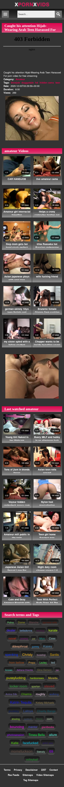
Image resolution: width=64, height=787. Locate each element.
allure (53, 734)
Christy (27, 654)
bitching (40, 630)
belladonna (26, 630)
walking (54, 694)
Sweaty (41, 751)
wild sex (47, 743)
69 (51, 751)
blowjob (15, 82)
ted (53, 662)
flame (39, 719)
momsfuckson (22, 751)
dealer (11, 630)
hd (36, 82)
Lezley (43, 662)
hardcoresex (37, 678)
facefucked (30, 742)
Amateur (20, 79)
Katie (14, 743)
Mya (42, 638)
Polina (10, 622)
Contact (53, 769)
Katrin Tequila (20, 702)
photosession (15, 735)
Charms (26, 694)
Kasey (47, 646)
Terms (7, 769)
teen (57, 82)
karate (53, 630)
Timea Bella (36, 734)
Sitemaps (28, 775)
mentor (32, 727)
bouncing (17, 726)
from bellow (16, 662)
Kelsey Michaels (45, 702)
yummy (35, 646)
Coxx (52, 638)
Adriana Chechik (25, 669)
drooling (16, 718)
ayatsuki (28, 718)
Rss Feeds (13, 775)
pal (33, 638)
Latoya (28, 711)
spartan (35, 686)
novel (12, 638)
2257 (43, 769)
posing (24, 638)
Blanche (33, 622)
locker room (18, 685)
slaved (49, 685)
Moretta (53, 678)
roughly (40, 694)
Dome (21, 622)
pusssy (14, 710)
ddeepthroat (20, 646)
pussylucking (16, 677)
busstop (41, 655)
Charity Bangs (46, 711)
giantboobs (48, 727)
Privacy (18, 769)
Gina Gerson (44, 670)
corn (49, 719)
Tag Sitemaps (30, 780)
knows (8, 670)
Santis (54, 654)
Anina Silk (11, 694)
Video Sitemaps (45, 775)
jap (57, 669)
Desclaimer (31, 769)
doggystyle (28, 82)
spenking (11, 654)
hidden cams (47, 82)
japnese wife (50, 622)
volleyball (32, 759)
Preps (31, 662)
